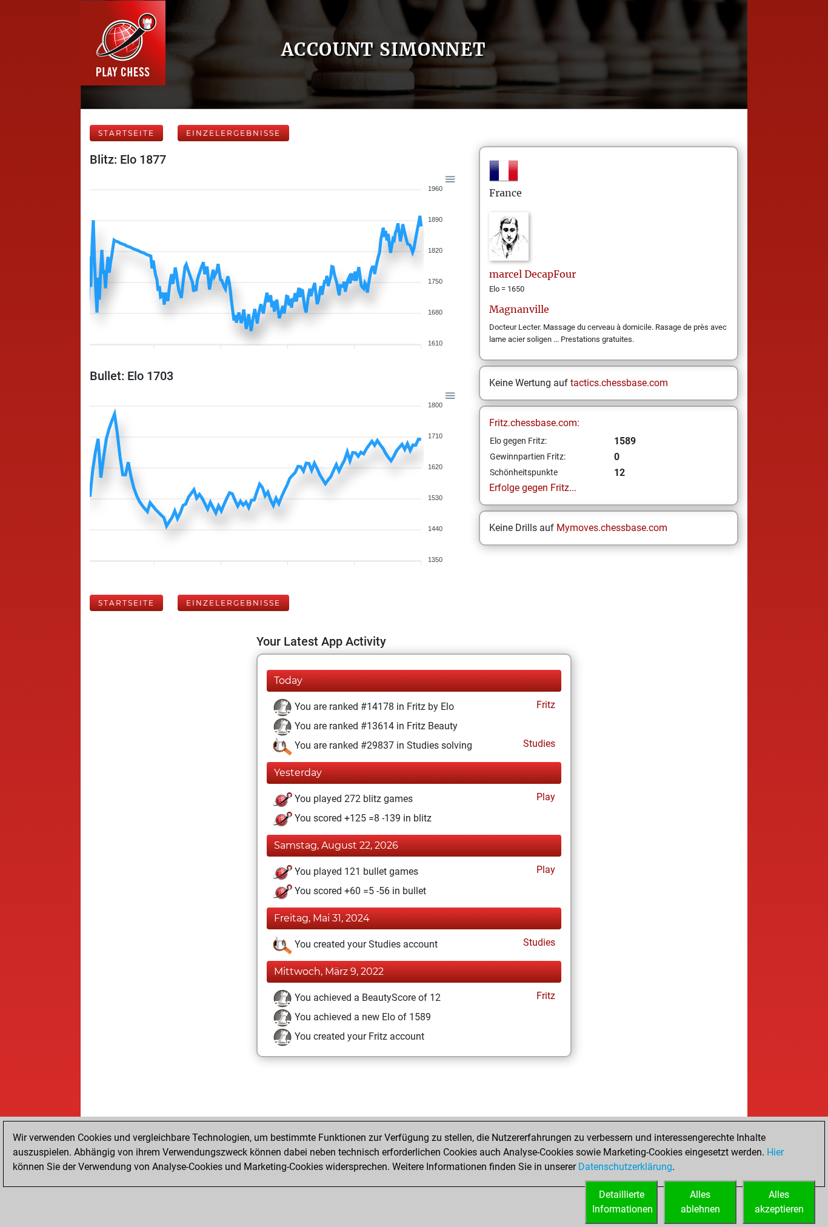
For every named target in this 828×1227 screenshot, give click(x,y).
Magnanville (519, 309)
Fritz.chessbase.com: (534, 423)
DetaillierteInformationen (622, 1202)
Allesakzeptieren (779, 1202)
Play (544, 797)
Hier (775, 1152)
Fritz (544, 704)
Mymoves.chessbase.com (611, 527)
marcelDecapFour (532, 274)
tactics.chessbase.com (619, 383)
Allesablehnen (700, 1202)
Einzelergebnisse (233, 133)
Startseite (126, 133)
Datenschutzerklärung (625, 1166)
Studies (538, 743)
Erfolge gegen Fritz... (532, 487)
